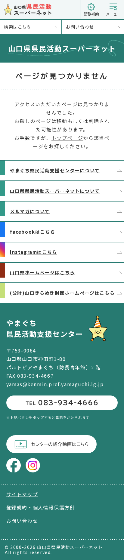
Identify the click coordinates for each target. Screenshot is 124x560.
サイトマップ (22, 494)
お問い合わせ (80, 27)
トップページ (67, 137)
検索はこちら (17, 27)
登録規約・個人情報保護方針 (40, 507)
